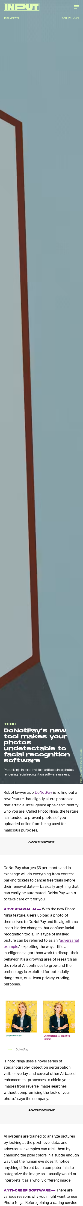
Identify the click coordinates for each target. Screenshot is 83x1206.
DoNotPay (43, 792)
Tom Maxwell (12, 18)
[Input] (21, 7)
